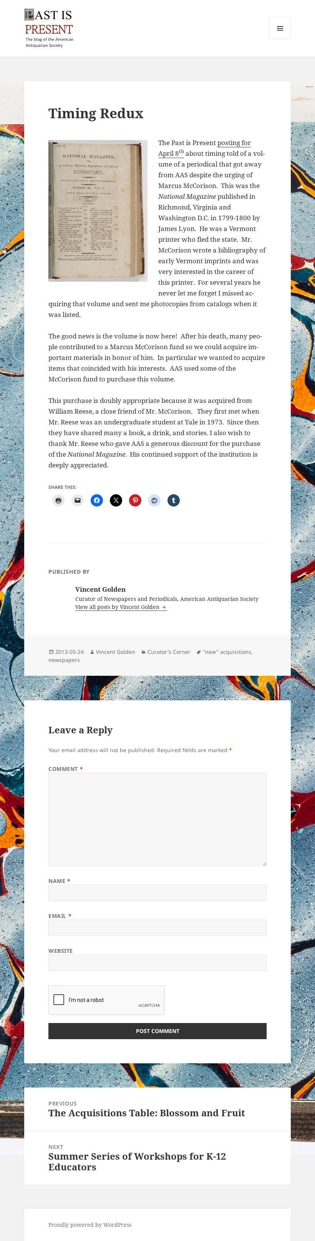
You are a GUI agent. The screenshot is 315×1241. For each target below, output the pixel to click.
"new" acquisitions (227, 651)
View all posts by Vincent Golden (118, 607)
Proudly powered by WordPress (89, 1224)
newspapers (64, 659)
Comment (65, 768)
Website (60, 950)
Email (59, 915)
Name (59, 881)
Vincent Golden (115, 651)
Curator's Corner (169, 651)
